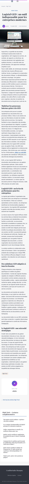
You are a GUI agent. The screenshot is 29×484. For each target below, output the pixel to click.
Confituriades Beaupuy (14, 470)
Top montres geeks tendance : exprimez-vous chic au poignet (13, 420)
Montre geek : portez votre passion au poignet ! (13, 456)
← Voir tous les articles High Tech (10, 400)
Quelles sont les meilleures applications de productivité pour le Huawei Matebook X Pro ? (14, 436)
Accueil (3, 6)
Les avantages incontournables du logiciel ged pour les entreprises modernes (14, 425)
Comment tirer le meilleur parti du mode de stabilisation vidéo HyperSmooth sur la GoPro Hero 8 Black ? (14, 442)
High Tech (8, 6)
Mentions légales (12, 475)
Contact (19, 475)
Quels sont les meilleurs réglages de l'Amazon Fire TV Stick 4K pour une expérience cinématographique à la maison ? (12, 450)
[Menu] (17, 1)
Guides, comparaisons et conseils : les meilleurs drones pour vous (13, 430)
